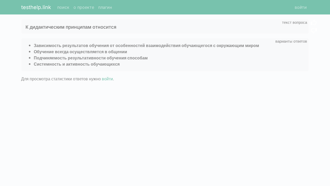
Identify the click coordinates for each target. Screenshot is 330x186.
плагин (105, 7)
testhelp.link (36, 7)
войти (301, 7)
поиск (63, 7)
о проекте (83, 7)
